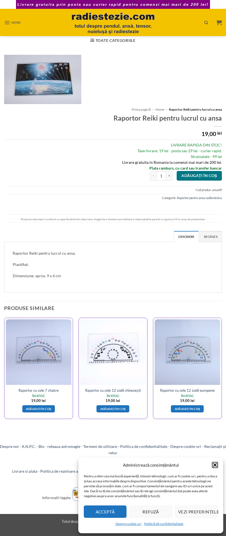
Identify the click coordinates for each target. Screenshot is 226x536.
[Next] (221, 370)
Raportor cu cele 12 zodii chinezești (113, 390)
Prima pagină (141, 109)
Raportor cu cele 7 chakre (38, 390)
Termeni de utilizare (100, 446)
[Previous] (4, 370)
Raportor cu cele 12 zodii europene (187, 390)
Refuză (150, 511)
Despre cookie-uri (128, 524)
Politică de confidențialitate (163, 524)
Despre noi (9, 446)
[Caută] (206, 23)
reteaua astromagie (63, 446)
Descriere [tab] (186, 236)
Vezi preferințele (198, 511)
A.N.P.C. (29, 446)
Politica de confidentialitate (143, 446)
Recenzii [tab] (210, 236)
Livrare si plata (24, 471)
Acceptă (105, 511)
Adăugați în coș (199, 175)
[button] (215, 465)
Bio (41, 446)
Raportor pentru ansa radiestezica (199, 198)
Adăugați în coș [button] (39, 408)
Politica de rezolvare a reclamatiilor (70, 471)
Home (159, 109)
